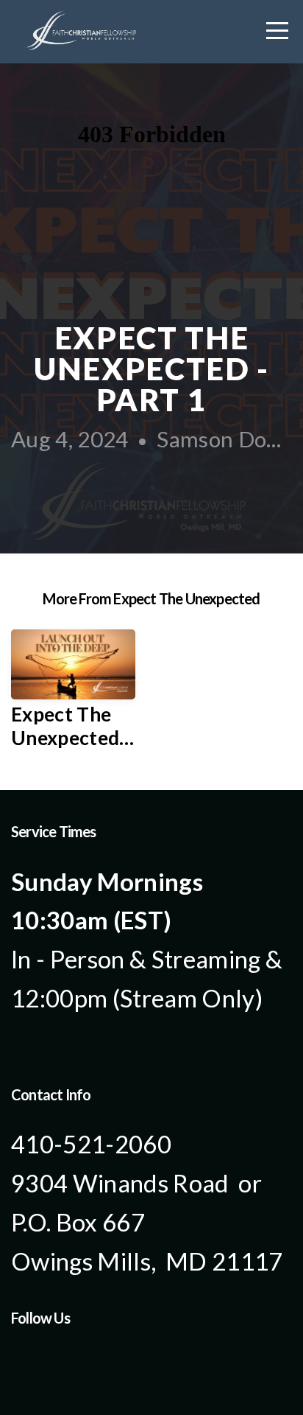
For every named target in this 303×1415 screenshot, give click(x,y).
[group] (73, 695)
